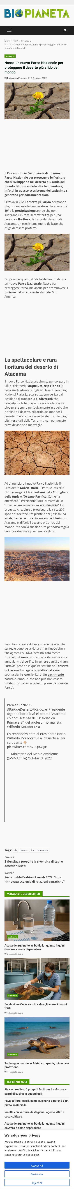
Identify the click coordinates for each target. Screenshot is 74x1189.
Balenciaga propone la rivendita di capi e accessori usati (33, 861)
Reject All (37, 1183)
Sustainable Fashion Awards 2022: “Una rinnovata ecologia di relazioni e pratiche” (34, 877)
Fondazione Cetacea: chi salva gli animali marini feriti (37, 979)
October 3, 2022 (40, 758)
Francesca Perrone (17, 78)
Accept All (37, 1165)
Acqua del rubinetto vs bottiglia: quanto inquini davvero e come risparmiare (37, 920)
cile (15, 850)
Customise (37, 1174)
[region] (37, 1159)
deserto (24, 850)
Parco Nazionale (39, 850)
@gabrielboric (17, 713)
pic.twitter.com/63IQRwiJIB (27, 747)
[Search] (65, 30)
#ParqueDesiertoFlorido (25, 709)
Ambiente (10, 56)
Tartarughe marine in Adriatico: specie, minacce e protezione (37, 1038)
